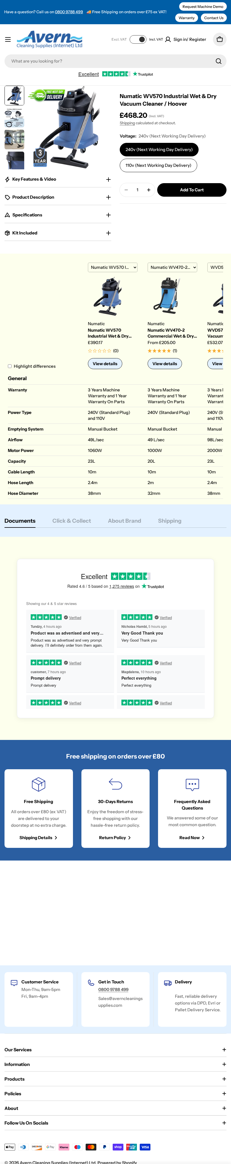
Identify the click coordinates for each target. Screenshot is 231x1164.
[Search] (218, 61)
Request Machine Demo (203, 6)
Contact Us (213, 17)
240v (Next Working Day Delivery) (159, 149)
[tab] (20, 522)
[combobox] (115, 61)
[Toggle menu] (8, 39)
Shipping (127, 123)
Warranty (187, 17)
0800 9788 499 (69, 11)
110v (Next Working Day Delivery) (158, 165)
